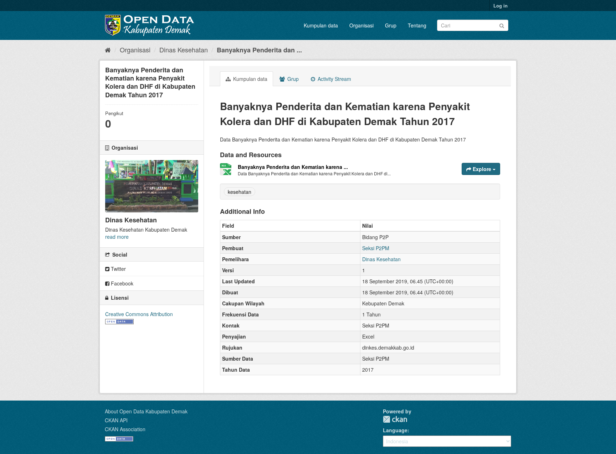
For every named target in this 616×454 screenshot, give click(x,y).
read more (117, 236)
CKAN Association (125, 429)
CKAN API (116, 420)
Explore (482, 168)
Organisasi (361, 25)
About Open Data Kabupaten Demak (146, 411)
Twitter (117, 268)
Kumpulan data (321, 25)
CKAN (395, 419)
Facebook (121, 283)
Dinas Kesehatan (183, 49)
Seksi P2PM (375, 248)
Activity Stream (333, 78)
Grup (390, 25)
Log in (500, 5)
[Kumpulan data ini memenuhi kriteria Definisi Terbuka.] (119, 321)
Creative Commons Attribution (139, 314)
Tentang (417, 25)
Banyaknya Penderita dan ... (259, 50)
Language (395, 430)
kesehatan (239, 191)
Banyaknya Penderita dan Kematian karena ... (293, 166)
